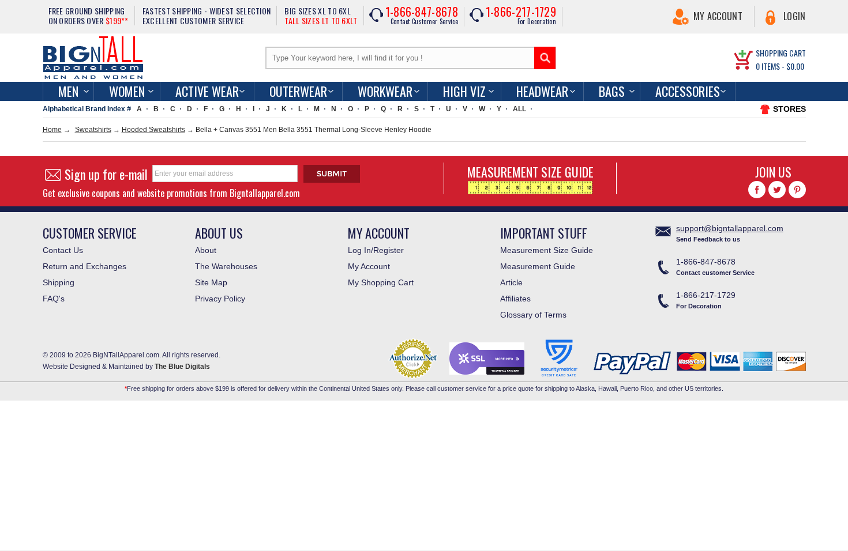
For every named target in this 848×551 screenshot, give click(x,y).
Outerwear (298, 91)
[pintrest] (797, 189)
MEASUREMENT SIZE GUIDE (530, 172)
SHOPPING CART (781, 53)
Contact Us (63, 250)
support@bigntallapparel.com (729, 228)
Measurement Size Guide (546, 250)
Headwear (542, 91)
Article (511, 282)
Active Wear (207, 91)
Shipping (58, 282)
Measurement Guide (537, 266)
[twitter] (777, 189)
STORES (789, 109)
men (68, 91)
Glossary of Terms (533, 314)
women (127, 91)
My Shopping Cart (381, 282)
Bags (612, 91)
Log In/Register (376, 250)
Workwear (385, 91)
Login (794, 16)
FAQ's (54, 298)
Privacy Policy (220, 298)
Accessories (687, 91)
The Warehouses (226, 266)
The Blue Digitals (182, 367)
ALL (519, 109)
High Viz (464, 91)
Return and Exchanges (84, 266)
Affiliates (515, 298)
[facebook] (757, 189)
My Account (717, 16)
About (205, 250)
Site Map (211, 282)
